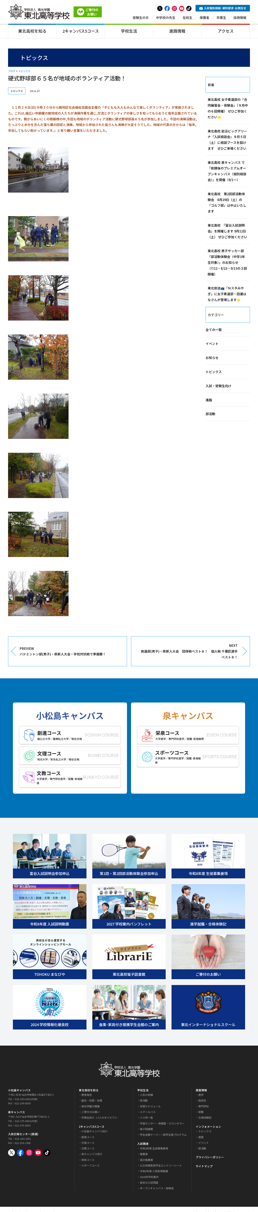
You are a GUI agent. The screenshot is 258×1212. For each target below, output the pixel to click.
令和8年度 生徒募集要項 (154, 1148)
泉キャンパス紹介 (91, 1154)
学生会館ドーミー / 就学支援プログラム (163, 1135)
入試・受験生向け (218, 385)
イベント (212, 343)
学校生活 (129, 31)
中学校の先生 (165, 17)
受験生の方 (141, 17)
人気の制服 (146, 1095)
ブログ (11, 71)
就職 (201, 1112)
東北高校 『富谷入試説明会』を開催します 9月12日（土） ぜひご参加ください (227, 231)
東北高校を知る (32, 31)
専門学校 (203, 1106)
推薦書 (144, 1154)
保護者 (204, 17)
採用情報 (239, 17)
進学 (201, 1095)
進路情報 (177, 31)
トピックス (24, 71)
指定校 (202, 1100)
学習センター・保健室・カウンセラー (162, 1123)
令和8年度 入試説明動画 (154, 1171)
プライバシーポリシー (210, 1157)
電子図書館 (146, 1129)
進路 (209, 399)
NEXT (189, 651)
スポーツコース (90, 1165)
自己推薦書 (146, 1160)
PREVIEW (63, 651)
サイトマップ (204, 1166)
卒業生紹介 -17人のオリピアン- (99, 1117)
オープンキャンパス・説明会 (157, 1188)
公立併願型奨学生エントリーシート (161, 1165)
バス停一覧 (146, 1117)
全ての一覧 (214, 329)
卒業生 (221, 17)
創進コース (87, 1137)
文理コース (87, 1143)
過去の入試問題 (149, 1182)
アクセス (226, 31)
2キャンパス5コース (80, 31)
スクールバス (148, 1112)
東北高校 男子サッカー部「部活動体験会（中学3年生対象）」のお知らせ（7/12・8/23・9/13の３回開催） (227, 262)
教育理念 (86, 1095)
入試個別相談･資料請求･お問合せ (225, 8)
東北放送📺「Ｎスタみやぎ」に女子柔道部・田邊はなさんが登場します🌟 (227, 294)
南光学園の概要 (90, 1106)
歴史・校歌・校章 (91, 1100)
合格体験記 (204, 1117)
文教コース (87, 1148)
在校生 (187, 17)
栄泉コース (87, 1160)
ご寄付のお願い (90, 1112)
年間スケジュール (150, 1106)
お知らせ (212, 357)
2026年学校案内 (149, 1177)
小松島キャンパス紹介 (94, 1131)
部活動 (210, 413)
